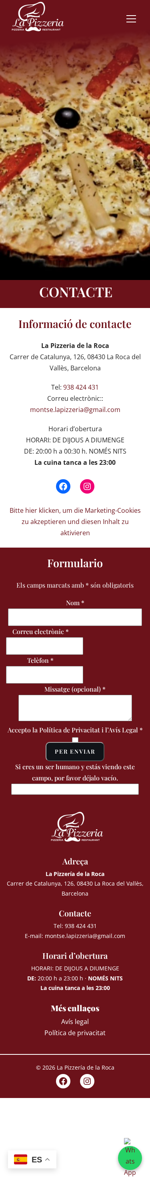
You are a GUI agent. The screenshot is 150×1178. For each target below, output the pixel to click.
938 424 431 (81, 387)
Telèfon (40, 660)
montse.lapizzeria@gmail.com (75, 409)
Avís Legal (123, 730)
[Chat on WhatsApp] (130, 1158)
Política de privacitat (75, 1032)
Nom (75, 602)
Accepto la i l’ (75, 730)
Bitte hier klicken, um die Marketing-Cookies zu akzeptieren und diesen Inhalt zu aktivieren (75, 521)
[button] (133, 19)
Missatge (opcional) (75, 689)
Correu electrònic (40, 631)
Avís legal (75, 1021)
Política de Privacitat (69, 730)
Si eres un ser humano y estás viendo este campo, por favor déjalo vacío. (75, 772)
